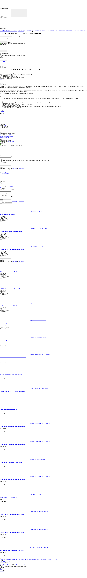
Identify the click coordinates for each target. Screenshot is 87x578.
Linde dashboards (21, 31)
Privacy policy (9, 564)
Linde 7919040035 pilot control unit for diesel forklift (12, 532)
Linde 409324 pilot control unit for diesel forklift (11, 231)
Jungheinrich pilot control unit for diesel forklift (11, 305)
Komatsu (37, 30)
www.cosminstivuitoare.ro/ (4, 137)
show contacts (2, 79)
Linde (4, 61)
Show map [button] (17, 153)
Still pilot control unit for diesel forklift (8, 271)
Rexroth (43, 30)
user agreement (21, 168)
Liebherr (40, 30)
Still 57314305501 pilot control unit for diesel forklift (12, 550)
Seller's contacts (8, 561)
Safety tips (2, 111)
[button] (43, 23)
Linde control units (7, 31)
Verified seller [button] (2, 124)
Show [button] (7, 134)
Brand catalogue (29, 564)
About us (1, 561)
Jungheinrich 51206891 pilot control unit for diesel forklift (13, 357)
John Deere (33, 30)
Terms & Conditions (3, 564)
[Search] (19, 13)
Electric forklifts (3, 559)
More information (3, 187)
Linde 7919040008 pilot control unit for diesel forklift (12, 249)
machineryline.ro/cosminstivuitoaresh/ (6, 136)
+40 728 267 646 (11, 141)
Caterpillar (24, 30)
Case (21, 30)
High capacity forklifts (53, 559)
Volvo (46, 30)
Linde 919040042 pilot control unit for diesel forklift (11, 374)
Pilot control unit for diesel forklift (7, 214)
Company (12, 190)
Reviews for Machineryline (21, 564)
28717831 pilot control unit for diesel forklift (10, 288)
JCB (30, 30)
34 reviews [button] (2, 129)
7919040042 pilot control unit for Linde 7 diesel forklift (12, 391)
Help (4, 561)
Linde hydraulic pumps (67, 30)
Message (12, 163)
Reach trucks (37, 559)
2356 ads (4, 125)
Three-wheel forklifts (24, 559)
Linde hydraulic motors (75, 30)
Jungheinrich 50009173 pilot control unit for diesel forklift (13, 479)
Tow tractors (42, 559)
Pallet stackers (18, 559)
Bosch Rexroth (17, 30)
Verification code (18, 198)
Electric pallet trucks (31, 559)
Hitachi (28, 30)
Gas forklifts (13, 559)
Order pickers (47, 559)
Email (12, 161)
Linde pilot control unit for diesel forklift (9, 497)
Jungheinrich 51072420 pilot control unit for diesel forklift (13, 444)
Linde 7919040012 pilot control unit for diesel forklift (12, 514)
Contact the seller (3, 60)
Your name (13, 156)
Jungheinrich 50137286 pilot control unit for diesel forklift (13, 426)
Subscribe (2, 260)
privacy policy (14, 168)
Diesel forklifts (8, 559)
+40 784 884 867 (11, 134)
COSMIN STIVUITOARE (4, 116)
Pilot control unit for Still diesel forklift (8, 409)
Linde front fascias (14, 31)
